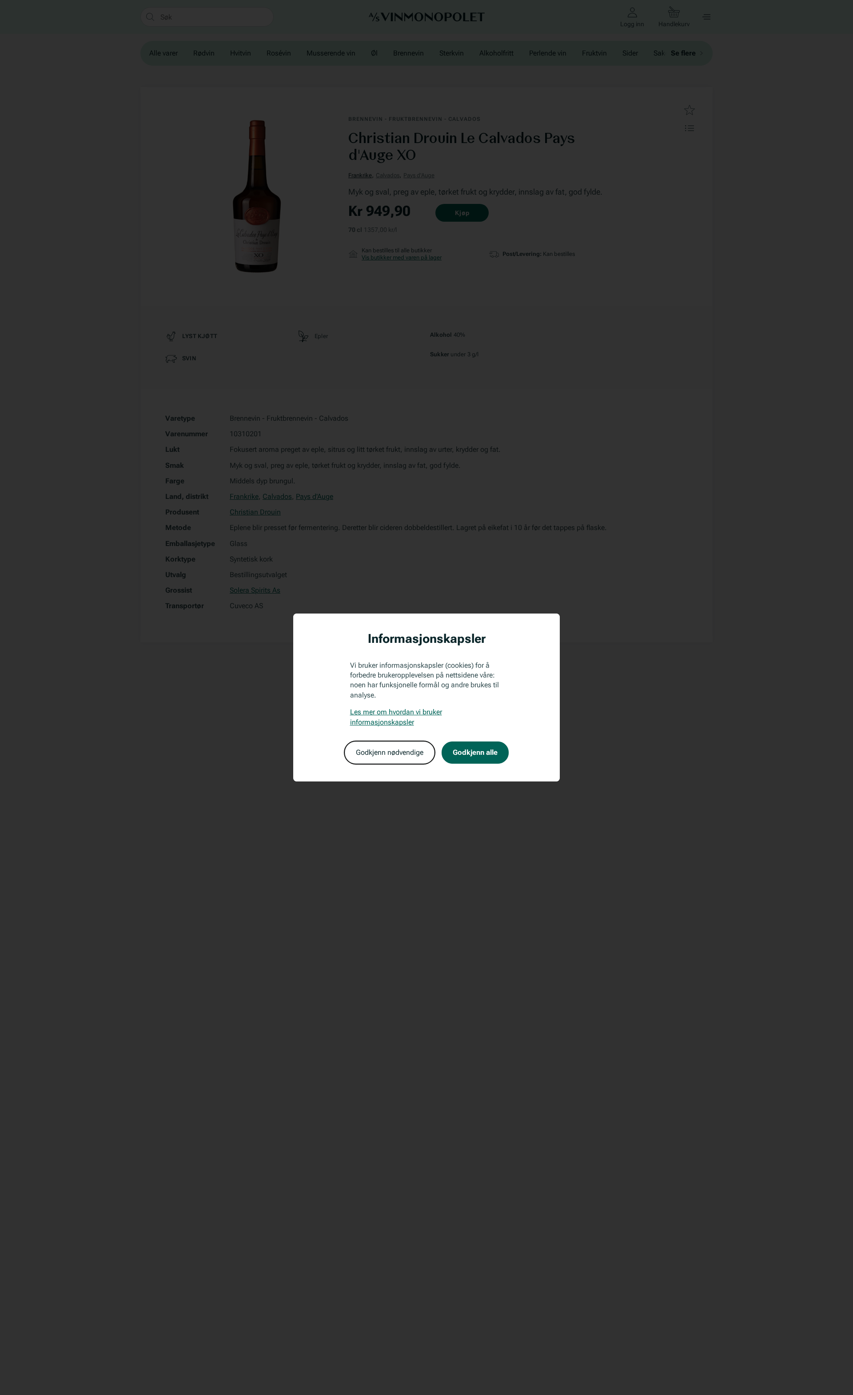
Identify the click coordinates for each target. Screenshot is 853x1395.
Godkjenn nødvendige (389, 752)
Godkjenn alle (475, 752)
